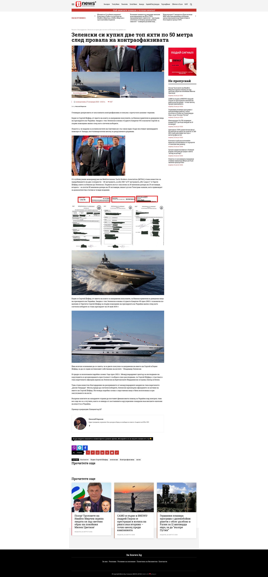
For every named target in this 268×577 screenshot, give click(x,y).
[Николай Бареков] (80, 423)
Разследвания (82, 30)
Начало (74, 30)
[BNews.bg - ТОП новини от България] (85, 4)
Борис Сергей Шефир (99, 460)
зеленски (114, 460)
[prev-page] (95, 16)
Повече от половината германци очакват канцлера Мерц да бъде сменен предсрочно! (181, 160)
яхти (138, 460)
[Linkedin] (102, 452)
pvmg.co (153, 574)
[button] (191, 4)
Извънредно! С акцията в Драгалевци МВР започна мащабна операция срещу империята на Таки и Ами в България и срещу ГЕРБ (177, 17)
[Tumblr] (107, 452)
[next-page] (195, 16)
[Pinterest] (93, 452)
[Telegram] (112, 452)
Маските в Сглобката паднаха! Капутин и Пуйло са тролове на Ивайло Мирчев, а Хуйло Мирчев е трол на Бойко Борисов (110, 17)
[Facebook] (89, 425)
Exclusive (84, 460)
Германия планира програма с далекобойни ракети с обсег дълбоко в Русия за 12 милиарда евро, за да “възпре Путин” (180, 112)
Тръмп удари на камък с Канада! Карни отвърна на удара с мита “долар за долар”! (181, 151)
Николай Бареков (80, 106)
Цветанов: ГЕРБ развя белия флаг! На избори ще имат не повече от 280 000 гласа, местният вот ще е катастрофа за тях (182, 132)
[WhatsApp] (97, 452)
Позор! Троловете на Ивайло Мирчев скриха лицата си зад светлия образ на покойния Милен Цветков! (181, 90)
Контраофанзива (127, 460)
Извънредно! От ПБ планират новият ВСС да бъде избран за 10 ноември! (180, 122)
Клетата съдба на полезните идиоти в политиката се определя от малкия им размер (181, 142)
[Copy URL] (117, 452)
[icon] (74, 448)
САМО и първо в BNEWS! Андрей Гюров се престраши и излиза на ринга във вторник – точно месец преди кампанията (181, 101)
